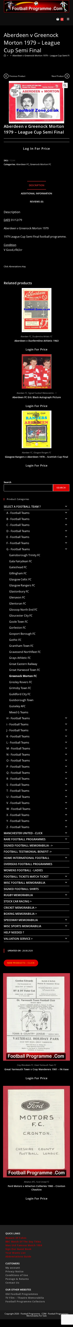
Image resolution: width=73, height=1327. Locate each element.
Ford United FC (42, 1181)
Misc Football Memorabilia (24, 883)
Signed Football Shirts (21, 889)
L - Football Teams (17, 742)
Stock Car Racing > (18, 901)
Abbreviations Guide (18, 1256)
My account (12, 1267)
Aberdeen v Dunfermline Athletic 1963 (36, 340)
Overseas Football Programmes (28, 864)
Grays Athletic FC (20, 658)
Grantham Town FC (21, 646)
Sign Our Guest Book (18, 1249)
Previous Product (17, 76)
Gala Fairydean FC (20, 561)
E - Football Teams (17, 537)
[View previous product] (6, 76)
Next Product (58, 76)
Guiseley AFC (17, 706)
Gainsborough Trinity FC (24, 555)
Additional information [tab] (36, 193)
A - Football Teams (18, 513)
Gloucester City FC (20, 615)
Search (7, 482)
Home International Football (26, 858)
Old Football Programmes (21, 1294)
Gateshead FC (18, 567)
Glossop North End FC (23, 609)
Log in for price (36, 148)
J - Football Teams (17, 730)
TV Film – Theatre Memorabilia (24, 1297)
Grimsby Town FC (20, 688)
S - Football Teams (17, 785)
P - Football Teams (18, 766)
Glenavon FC (17, 597)
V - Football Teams (18, 803)
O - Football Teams (18, 760)
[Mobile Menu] (66, 19)
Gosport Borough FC (22, 634)
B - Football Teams (18, 519)
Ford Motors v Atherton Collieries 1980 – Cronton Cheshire (36, 1187)
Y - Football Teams (17, 821)
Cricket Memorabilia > (20, 908)
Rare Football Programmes (24, 839)
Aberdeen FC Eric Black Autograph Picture (36, 397)
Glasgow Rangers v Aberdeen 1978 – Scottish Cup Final (36, 456)
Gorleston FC (17, 627)
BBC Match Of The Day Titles (23, 1241)
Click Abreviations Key (15, 266)
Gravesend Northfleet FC (25, 652)
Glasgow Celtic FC (20, 579)
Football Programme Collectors (25, 1301)
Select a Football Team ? (22, 506)
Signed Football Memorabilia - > (42, 393)
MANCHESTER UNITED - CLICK (23, 833)
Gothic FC (15, 640)
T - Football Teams (17, 791)
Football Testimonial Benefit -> (28, 851)
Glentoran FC (17, 603)
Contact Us (12, 1282)
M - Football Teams (18, 748)
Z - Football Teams (17, 827)
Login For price (37, 349)
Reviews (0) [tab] (36, 201)
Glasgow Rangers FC (42, 452)
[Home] (5, 55)
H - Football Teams (18, 718)
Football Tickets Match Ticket (26, 876)
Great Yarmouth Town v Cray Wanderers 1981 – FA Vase (36, 1069)
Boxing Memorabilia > (20, 914)
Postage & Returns (17, 1278)
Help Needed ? (14, 932)
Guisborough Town (21, 700)
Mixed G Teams (18, 712)
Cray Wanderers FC (25, 1065)
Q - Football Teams (18, 773)
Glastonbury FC (19, 591)
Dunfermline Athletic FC (42, 336)
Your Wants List (15, 1252)
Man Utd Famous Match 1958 (23, 1245)
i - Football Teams (17, 724)
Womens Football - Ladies (23, 870)
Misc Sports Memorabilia (22, 926)
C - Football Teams (18, 525)
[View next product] (67, 76)
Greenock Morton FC (40, 164)
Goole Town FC (18, 622)
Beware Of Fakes (15, 1237)
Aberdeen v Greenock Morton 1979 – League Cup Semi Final (42, 55)
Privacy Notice (14, 1271)
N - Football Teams (18, 754)
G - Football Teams (18, 549)
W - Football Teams (18, 809)
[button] (65, 85)
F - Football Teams (17, 543)
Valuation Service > (18, 939)
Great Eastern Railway (23, 664)
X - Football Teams (17, 815)
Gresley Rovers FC (20, 682)
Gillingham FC (18, 573)
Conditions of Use (16, 1275)
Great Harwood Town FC (24, 670)
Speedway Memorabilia (21, 920)
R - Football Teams (18, 779)
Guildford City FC (20, 694)
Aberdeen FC (22, 164)
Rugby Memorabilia (18, 895)
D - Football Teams (18, 531)
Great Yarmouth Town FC (45, 1065)
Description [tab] (36, 185)
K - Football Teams (18, 736)
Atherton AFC (29, 1181)
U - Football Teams (18, 797)
